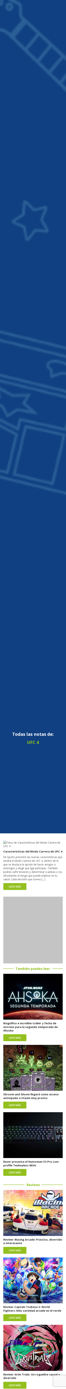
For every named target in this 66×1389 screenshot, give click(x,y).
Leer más (15, 886)
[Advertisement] (33, 930)
